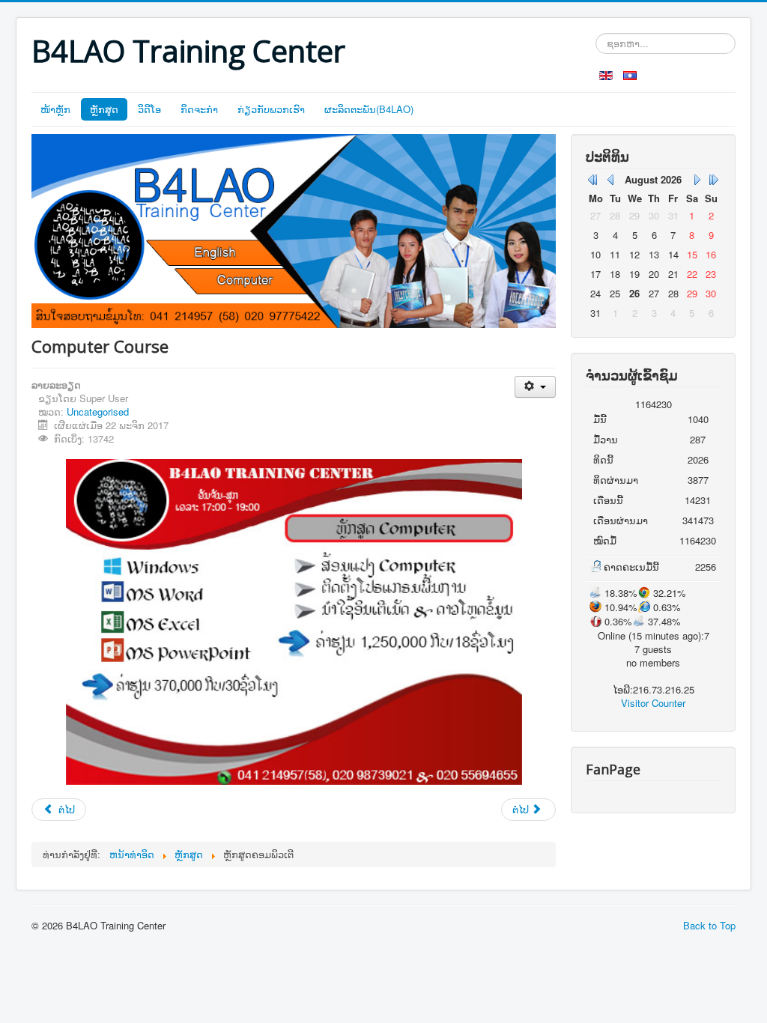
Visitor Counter (653, 703)
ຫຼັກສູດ (104, 109)
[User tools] (535, 387)
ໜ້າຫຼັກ (55, 109)
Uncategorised (98, 411)
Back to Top (709, 925)
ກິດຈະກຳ (199, 109)
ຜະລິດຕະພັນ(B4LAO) (368, 109)
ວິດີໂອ (149, 109)
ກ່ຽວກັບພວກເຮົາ (271, 109)
